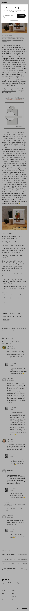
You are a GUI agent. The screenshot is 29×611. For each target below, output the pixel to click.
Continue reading (14, 20)
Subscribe (21, 16)
